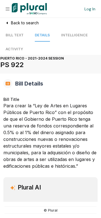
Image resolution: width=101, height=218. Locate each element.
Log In (89, 8)
